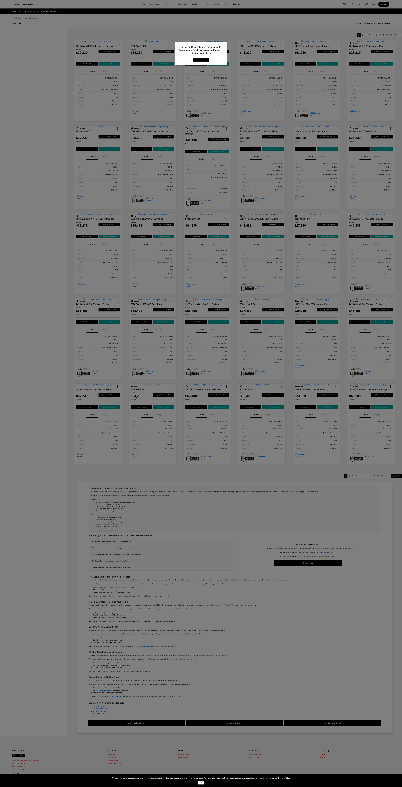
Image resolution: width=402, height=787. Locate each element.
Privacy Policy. (284, 778)
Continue (201, 60)
